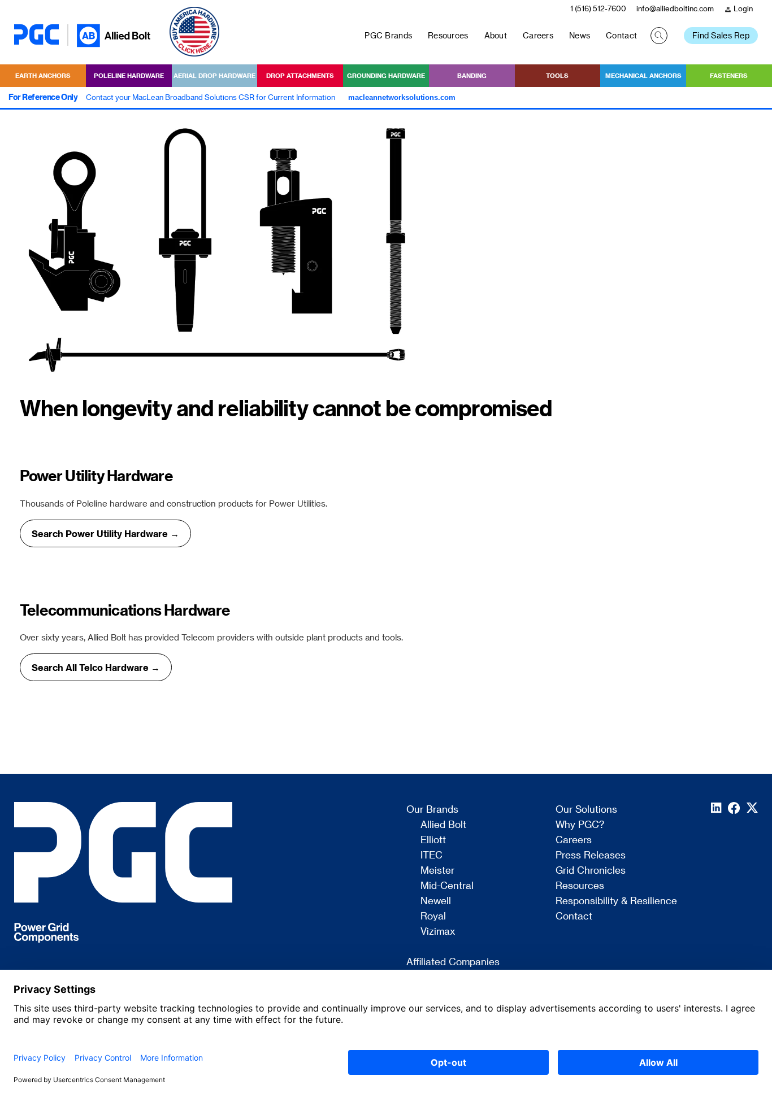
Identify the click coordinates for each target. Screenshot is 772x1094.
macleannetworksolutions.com (402, 97)
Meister (437, 870)
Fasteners (729, 75)
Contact (621, 35)
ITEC (431, 855)
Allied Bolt (443, 825)
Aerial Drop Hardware (214, 75)
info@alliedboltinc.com (675, 8)
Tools (557, 75)
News (579, 35)
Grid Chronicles (591, 870)
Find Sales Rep (720, 35)
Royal (433, 916)
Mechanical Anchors (643, 75)
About (495, 35)
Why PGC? (580, 825)
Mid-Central (447, 886)
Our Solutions (586, 809)
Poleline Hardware (129, 75)
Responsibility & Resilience (616, 901)
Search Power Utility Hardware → (105, 533)
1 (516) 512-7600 (598, 8)
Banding (472, 75)
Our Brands (432, 809)
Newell (435, 901)
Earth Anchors (43, 75)
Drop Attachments (300, 75)
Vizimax (437, 931)
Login (738, 9)
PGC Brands (388, 35)
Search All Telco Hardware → (96, 667)
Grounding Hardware (386, 75)
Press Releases (591, 855)
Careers (538, 35)
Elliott (433, 840)
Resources (448, 35)
